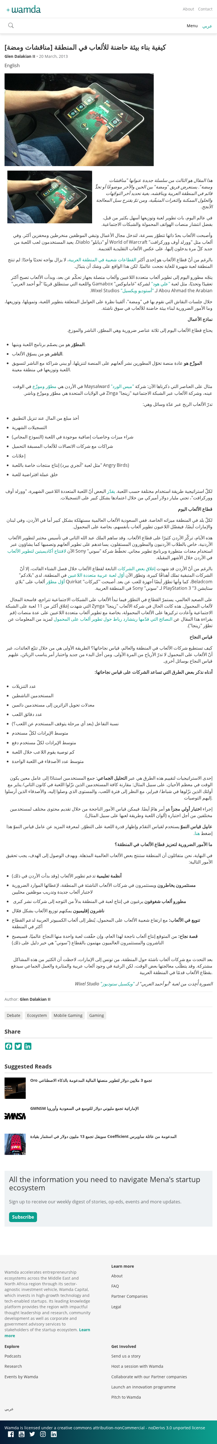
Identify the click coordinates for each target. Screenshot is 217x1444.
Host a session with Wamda (137, 1366)
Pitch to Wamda (126, 1397)
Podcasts (13, 1356)
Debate (13, 1015)
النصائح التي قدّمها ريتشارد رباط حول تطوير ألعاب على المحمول (113, 619)
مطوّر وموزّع (44, 386)
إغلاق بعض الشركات (136, 568)
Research (13, 1366)
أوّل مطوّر (55, 581)
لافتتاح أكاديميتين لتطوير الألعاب (36, 551)
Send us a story (125, 1356)
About (188, 9)
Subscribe (23, 1217)
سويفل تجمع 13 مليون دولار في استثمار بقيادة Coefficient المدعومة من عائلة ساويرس (103, 1136)
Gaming (96, 1015)
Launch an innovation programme (143, 1387)
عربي (207, 26)
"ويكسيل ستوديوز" (117, 984)
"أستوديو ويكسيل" (137, 290)
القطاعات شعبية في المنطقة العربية (102, 259)
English (12, 65)
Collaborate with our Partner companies (149, 1376)
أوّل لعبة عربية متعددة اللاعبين (96, 575)
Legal (116, 1306)
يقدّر (111, 491)
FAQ (115, 1286)
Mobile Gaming (68, 1015)
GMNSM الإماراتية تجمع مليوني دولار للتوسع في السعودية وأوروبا (84, 1108)
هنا (197, 833)
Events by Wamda (21, 1376)
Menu (192, 25)
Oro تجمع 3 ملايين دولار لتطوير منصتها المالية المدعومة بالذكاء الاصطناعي (91, 1080)
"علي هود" (160, 284)
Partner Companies (129, 1296)
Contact (205, 9)
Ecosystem (37, 1015)
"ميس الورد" (122, 386)
